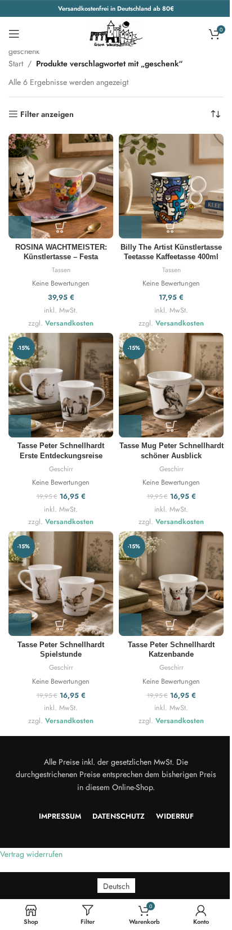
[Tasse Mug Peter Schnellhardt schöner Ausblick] (171, 385)
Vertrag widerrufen (31, 854)
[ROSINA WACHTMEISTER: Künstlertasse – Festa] (60, 186)
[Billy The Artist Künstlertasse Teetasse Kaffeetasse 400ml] (171, 186)
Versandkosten (69, 323)
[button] (19, 227)
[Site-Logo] (116, 32)
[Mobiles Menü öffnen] (14, 33)
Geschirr (61, 468)
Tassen (61, 269)
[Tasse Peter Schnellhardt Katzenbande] (171, 583)
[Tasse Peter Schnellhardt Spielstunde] (60, 583)
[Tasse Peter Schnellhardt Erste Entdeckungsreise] (60, 385)
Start (15, 63)
